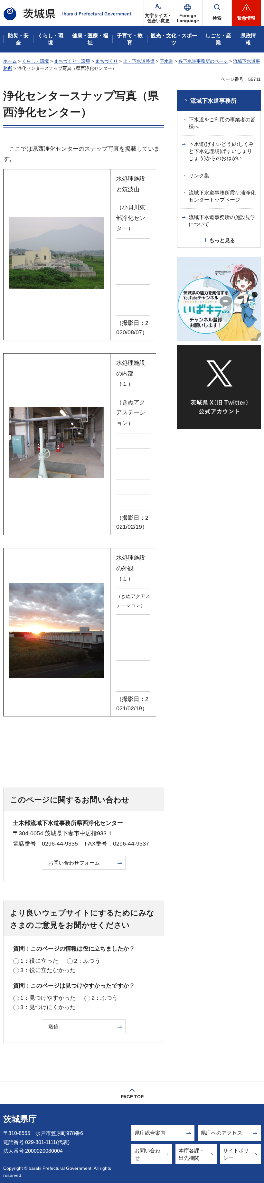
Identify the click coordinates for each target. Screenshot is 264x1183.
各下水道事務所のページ (203, 61)
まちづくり (106, 61)
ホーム (10, 61)
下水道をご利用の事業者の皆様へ (222, 123)
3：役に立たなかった (48, 970)
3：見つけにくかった (48, 1007)
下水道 (166, 61)
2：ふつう (87, 961)
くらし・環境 (35, 61)
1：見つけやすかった (48, 998)
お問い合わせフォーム (74, 863)
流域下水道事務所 (213, 101)
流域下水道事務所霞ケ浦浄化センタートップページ (222, 196)
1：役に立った (39, 961)
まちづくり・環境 (72, 61)
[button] (187, 13)
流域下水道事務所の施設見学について (222, 220)
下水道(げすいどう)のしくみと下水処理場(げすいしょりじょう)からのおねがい (221, 151)
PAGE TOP (132, 1096)
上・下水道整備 (139, 61)
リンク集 (199, 175)
